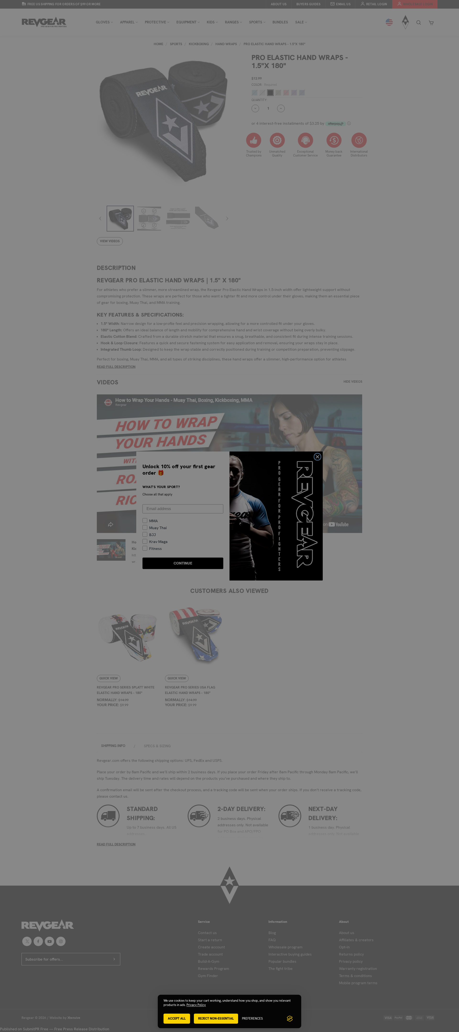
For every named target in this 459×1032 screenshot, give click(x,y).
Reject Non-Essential (216, 1018)
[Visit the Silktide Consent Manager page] (289, 1018)
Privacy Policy (196, 1005)
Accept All (177, 1018)
